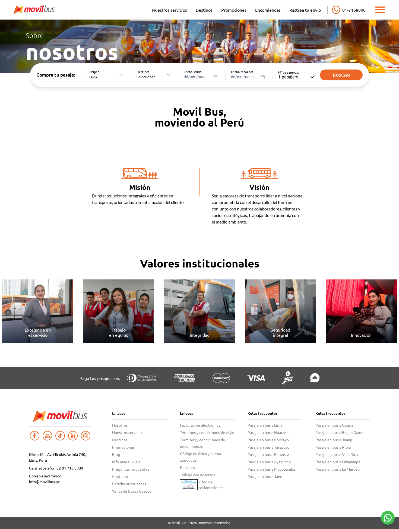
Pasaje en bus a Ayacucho (269, 461)
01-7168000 (354, 9)
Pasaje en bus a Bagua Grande (340, 432)
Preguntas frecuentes (130, 469)
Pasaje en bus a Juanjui (334, 439)
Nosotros (120, 425)
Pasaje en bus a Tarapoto (268, 447)
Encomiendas (268, 9)
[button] (121, 75)
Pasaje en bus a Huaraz (267, 432)
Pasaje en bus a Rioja (333, 447)
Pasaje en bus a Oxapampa (337, 461)
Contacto (120, 476)
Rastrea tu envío (305, 9)
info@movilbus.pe (44, 481)
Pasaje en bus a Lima (265, 425)
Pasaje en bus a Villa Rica (336, 454)
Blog (116, 454)
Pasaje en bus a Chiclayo (268, 439)
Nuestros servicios (169, 9)
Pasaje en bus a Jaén (265, 476)
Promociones (233, 9)
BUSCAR (341, 75)
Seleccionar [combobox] (146, 76)
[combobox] (202, 75)
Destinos (204, 9)
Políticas (187, 467)
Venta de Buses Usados (131, 491)
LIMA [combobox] (93, 76)
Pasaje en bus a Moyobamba (271, 469)
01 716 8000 (72, 467)
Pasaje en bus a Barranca (268, 454)
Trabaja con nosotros (197, 474)
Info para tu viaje (126, 461)
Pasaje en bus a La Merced (337, 469)
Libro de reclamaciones (211, 484)
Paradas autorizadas (129, 483)
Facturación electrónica (200, 425)
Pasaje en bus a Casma (334, 425)
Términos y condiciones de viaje (207, 432)
